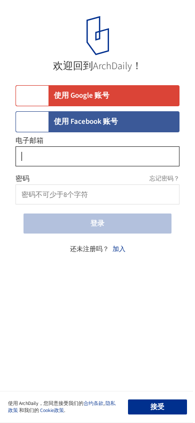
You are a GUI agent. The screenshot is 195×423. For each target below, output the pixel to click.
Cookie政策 (52, 410)
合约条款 (94, 403)
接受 (157, 407)
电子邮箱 (30, 140)
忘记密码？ (165, 178)
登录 (97, 224)
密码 (23, 178)
